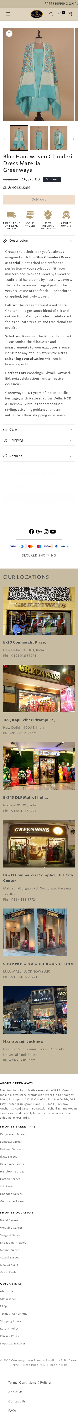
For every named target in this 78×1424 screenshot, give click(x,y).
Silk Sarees (7, 1186)
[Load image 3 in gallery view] (59, 138)
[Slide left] (4, 139)
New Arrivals (9, 1265)
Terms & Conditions (13, 1314)
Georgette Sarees (12, 1201)
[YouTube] (53, 532)
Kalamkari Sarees (12, 1164)
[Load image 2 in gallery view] (39, 138)
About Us (6, 1291)
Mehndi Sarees (10, 1250)
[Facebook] (31, 532)
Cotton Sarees (10, 1179)
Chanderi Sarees (11, 1194)
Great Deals (8, 1272)
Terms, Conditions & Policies (30, 1383)
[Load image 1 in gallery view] (19, 138)
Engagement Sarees (14, 1243)
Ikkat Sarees (8, 1157)
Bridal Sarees (9, 1220)
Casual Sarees (9, 1257)
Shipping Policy (10, 1321)
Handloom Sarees (12, 1172)
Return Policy (9, 1329)
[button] (8, 14)
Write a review (39, 498)
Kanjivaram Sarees (13, 1134)
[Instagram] (46, 532)
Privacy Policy (9, 1336)
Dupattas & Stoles (12, 1343)
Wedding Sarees (11, 1228)
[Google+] (39, 532)
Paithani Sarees (10, 1149)
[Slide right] (73, 139)
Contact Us (8, 1299)
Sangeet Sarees (10, 1235)
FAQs (3, 1306)
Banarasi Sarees (11, 1142)
